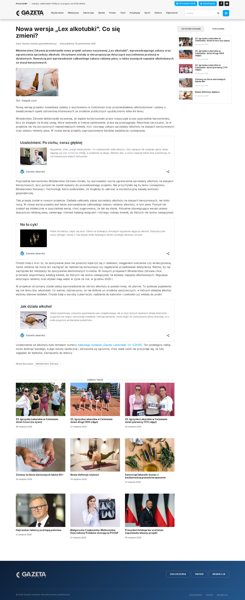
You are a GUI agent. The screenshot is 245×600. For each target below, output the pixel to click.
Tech (123, 13)
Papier (199, 574)
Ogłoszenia (178, 574)
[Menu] (226, 13)
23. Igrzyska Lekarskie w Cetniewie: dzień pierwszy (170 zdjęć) (146, 420)
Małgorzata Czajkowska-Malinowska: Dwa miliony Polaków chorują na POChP (94, 531)
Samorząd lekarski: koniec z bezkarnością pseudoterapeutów (145, 476)
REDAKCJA (222, 595)
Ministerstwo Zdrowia (47, 363)
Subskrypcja (209, 3)
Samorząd (88, 13)
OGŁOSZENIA (195, 595)
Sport (147, 13)
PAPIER (209, 595)
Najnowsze (172, 13)
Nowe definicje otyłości (85, 474)
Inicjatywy (135, 13)
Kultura (158, 13)
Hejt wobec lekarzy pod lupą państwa (39, 530)
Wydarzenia (57, 13)
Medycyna (73, 13)
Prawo (112, 13)
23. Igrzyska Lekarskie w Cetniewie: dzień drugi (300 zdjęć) (91, 420)
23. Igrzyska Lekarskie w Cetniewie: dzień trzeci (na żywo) (37, 420)
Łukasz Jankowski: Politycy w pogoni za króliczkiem (58, 3)
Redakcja (218, 574)
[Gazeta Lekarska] (30, 13)
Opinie (101, 13)
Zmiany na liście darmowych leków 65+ (40, 474)
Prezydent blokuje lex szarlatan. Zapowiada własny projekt (144, 531)
